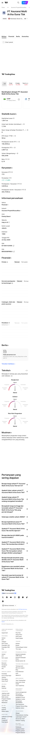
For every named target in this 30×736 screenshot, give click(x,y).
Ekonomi (4, 663)
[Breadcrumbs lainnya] (8, 7)
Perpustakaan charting (22, 715)
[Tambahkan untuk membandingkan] (18, 99)
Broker (17, 645)
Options (4, 677)
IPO (3, 668)
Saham (3, 638)
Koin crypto (5, 643)
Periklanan (18, 727)
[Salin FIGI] (14, 251)
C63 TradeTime (20, 685)
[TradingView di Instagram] (15, 597)
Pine (3, 649)
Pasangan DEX (6, 647)
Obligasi (4, 641)
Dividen (4, 666)
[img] (25, 18)
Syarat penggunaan (21, 692)
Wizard (4, 718)
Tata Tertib (5, 700)
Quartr (3, 621)
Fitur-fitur (18, 632)
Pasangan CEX (6, 645)
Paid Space (5, 722)
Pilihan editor (5, 711)
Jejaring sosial (5, 693)
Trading (4, 707)
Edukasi (4, 709)
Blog (17, 669)
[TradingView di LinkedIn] (19, 597)
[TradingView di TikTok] (27, 597)
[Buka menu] (2, 2)
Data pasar (19, 636)
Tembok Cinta (5, 695)
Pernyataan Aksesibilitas (19, 701)
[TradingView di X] (3, 597)
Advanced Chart (20, 718)
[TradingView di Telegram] (23, 597)
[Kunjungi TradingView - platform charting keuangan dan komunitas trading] (8, 74)
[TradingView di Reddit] (3, 601)
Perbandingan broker (21, 647)
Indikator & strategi (7, 716)
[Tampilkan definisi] (13, 118)
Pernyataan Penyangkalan (19, 694)
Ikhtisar (18, 643)
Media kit (18, 675)
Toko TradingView (20, 680)
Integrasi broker (20, 729)
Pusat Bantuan (20, 671)
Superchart (5, 632)
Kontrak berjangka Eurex (21, 658)
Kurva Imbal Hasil (6, 675)
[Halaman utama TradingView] (6, 3)
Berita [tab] (18, 36)
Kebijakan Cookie (20, 699)
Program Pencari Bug (21, 706)
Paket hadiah (19, 638)
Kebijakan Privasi (20, 697)
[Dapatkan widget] (26, 370)
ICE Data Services (22, 609)
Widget (18, 713)
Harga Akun (19, 634)
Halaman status (20, 708)
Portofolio (4, 673)
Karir (17, 673)
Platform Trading (20, 720)
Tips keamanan (20, 704)
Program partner (20, 730)
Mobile (3, 686)
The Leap (18, 649)
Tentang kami (19, 666)
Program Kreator (6, 698)
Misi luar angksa (20, 668)
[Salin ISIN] (13, 245)
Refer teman (5, 697)
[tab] (17, 262)
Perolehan (4, 665)
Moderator (4, 702)
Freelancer (4, 720)
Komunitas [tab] (25, 36)
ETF (3, 640)
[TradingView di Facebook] (7, 597)
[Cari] (18, 2)
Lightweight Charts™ (21, 717)
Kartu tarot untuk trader (20, 683)
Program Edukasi (20, 732)
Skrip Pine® (5, 681)
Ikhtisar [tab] (4, 36)
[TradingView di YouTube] (11, 597)
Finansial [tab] (11, 36)
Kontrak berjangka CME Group (21, 654)
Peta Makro (5, 679)
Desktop (4, 688)
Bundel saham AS (20, 661)
